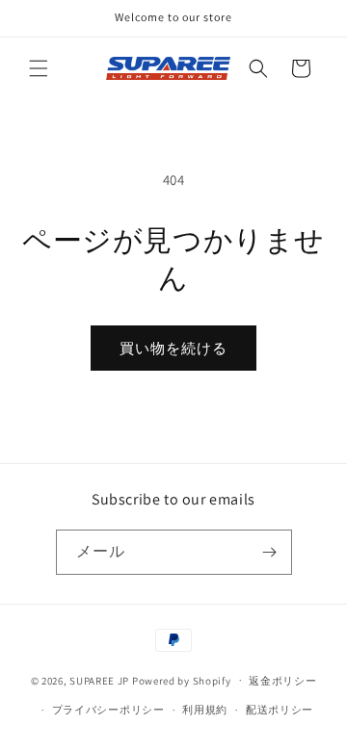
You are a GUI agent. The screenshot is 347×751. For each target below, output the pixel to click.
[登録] (270, 552)
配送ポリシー (279, 709)
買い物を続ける (173, 348)
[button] (38, 68)
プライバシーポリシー (108, 709)
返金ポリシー (282, 680)
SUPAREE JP (99, 679)
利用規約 (204, 709)
